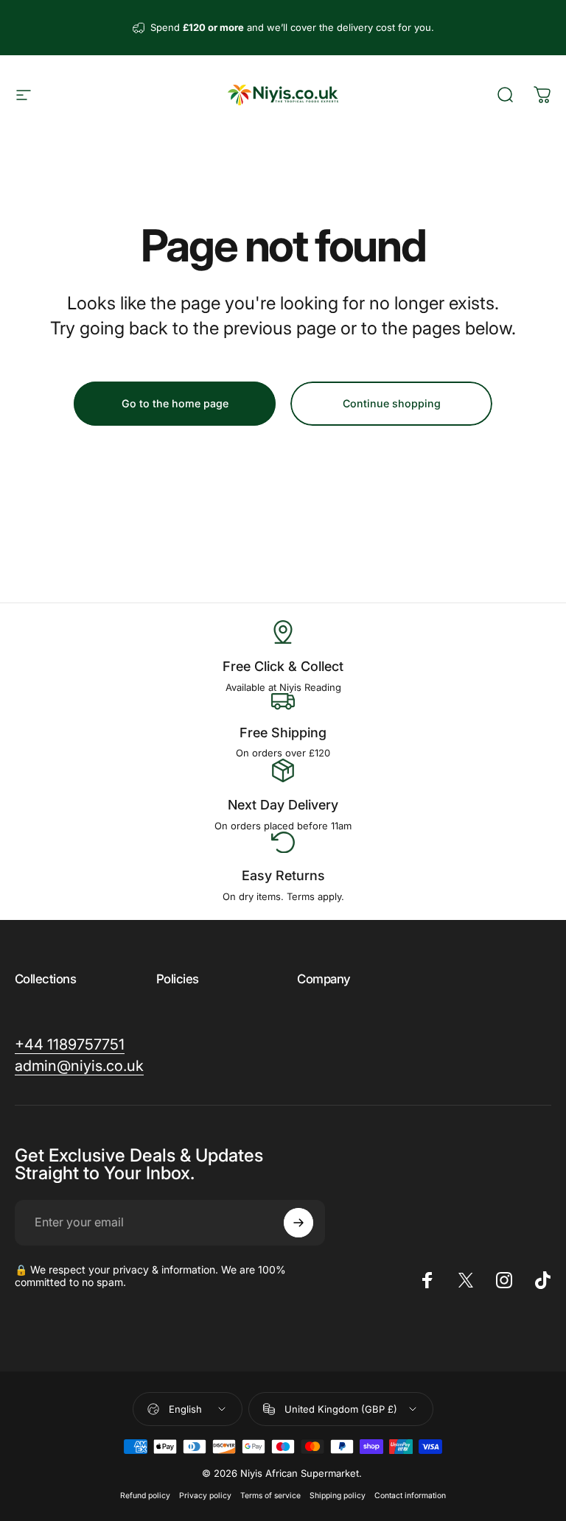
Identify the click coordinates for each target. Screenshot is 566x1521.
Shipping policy (338, 1495)
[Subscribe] (298, 1222)
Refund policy (145, 1495)
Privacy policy (205, 1495)
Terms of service (270, 1495)
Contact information (410, 1495)
